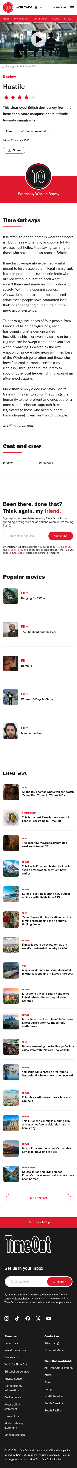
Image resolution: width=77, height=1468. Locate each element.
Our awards (11, 1357)
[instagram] (6, 1318)
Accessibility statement (12, 1407)
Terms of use (12, 1416)
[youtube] (48, 1318)
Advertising (51, 1343)
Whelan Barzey (47, 194)
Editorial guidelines (16, 1371)
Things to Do (21, 19)
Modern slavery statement (14, 1426)
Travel (55, 19)
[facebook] (27, 1318)
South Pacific (52, 1410)
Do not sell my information (13, 1388)
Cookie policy (12, 1397)
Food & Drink (40, 19)
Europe (48, 1389)
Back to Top (42, 1222)
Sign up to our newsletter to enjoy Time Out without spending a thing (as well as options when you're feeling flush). (38, 522)
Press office (11, 1343)
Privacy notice (13, 1379)
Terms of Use (64, 547)
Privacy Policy (15, 550)
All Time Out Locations (58, 1368)
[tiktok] (17, 1318)
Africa (48, 1375)
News (6, 19)
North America (53, 1396)
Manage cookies (14, 1435)
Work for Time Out (15, 1364)
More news (38, 1198)
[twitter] (38, 1318)
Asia (47, 1382)
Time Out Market (54, 1350)
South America (53, 1403)
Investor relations (15, 1350)
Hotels (67, 19)
